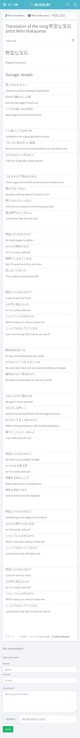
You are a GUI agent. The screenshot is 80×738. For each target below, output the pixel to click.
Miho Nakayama (40, 15)
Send (8, 729)
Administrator (62, 636)
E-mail (6, 674)
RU (10, 4)
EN (16, 4)
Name (6, 663)
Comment (8, 688)
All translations (16, 15)
